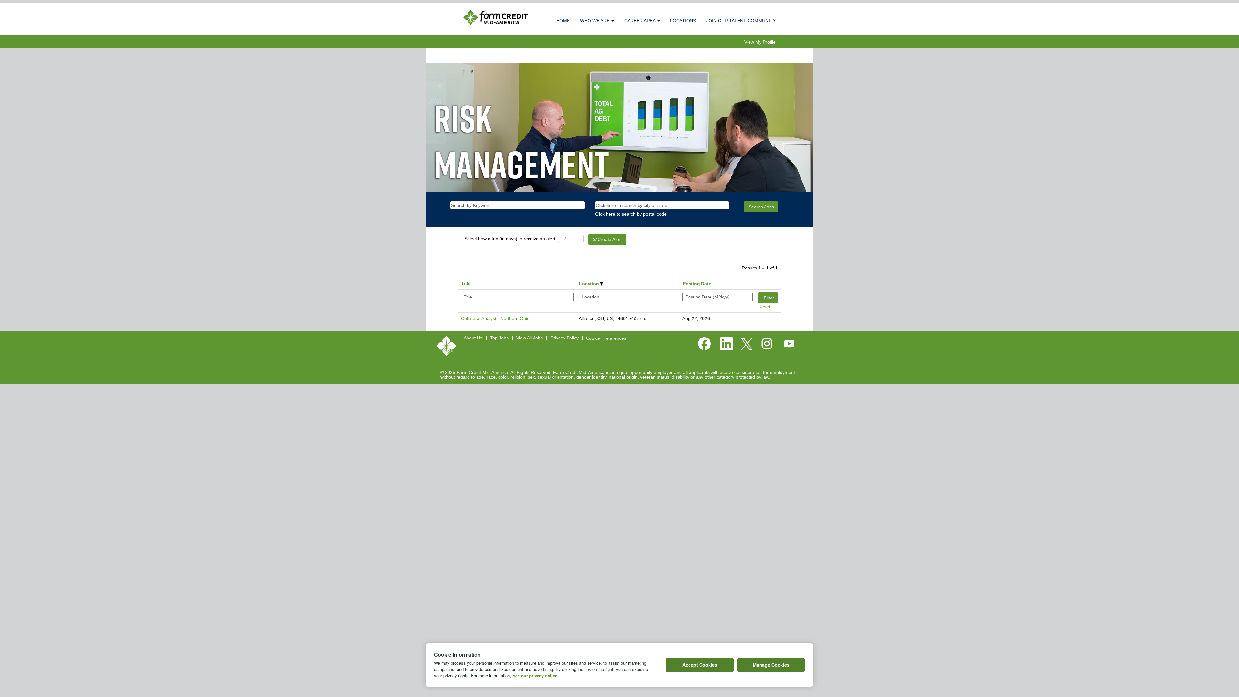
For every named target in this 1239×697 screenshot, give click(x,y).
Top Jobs (499, 337)
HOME (563, 20)
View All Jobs (529, 337)
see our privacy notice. (536, 675)
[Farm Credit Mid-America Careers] (495, 17)
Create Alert (609, 239)
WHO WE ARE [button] (595, 20)
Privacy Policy (564, 337)
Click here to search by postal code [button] (631, 214)
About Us (473, 337)
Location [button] (589, 283)
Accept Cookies (699, 665)
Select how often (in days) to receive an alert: (510, 238)
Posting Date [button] (697, 283)
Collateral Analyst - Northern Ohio (495, 318)
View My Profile (760, 42)
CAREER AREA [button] (640, 20)
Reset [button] (764, 306)
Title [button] (466, 283)
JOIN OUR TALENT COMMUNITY (741, 20)
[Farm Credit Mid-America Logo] (446, 346)
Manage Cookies (771, 665)
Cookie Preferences (606, 338)
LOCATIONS (683, 20)
